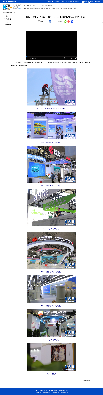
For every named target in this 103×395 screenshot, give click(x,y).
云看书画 (43, 8)
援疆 (28, 8)
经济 (46, 6)
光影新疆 (48, 8)
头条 (25, 6)
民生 (40, 6)
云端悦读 (37, 8)
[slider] (71, 58)
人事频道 (53, 8)
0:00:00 (31, 58)
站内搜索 (98, 1)
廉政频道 (65, 8)
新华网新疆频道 (7, 12)
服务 (25, 8)
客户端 (85, 1)
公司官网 (15, 7)
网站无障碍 (77, 1)
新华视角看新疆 (72, 8)
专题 (53, 6)
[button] (27, 58)
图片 (37, 6)
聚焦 (34, 6)
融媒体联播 (59, 8)
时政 (28, 6)
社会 (31, 6)
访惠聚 (50, 6)
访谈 (43, 6)
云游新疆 (32, 8)
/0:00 (34, 58)
